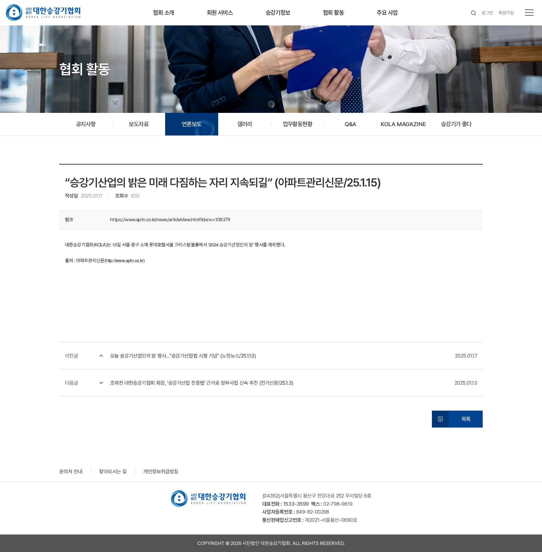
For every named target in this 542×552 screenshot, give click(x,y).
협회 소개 (163, 12)
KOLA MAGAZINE (403, 124)
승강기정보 (278, 12)
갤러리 (244, 124)
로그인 (487, 13)
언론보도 (192, 124)
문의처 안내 (70, 471)
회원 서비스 (220, 12)
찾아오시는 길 (112, 471)
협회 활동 (333, 12)
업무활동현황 (297, 124)
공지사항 (86, 124)
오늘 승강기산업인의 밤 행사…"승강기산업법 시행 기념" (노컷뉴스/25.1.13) (183, 356)
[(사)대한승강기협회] (43, 12)
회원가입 (506, 13)
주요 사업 (387, 12)
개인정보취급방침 (160, 471)
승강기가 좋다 (456, 124)
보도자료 (138, 124)
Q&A (350, 124)
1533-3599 (296, 504)
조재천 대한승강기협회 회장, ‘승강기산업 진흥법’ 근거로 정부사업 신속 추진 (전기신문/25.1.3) (201, 383)
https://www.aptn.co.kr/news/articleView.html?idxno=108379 (170, 219)
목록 (466, 419)
